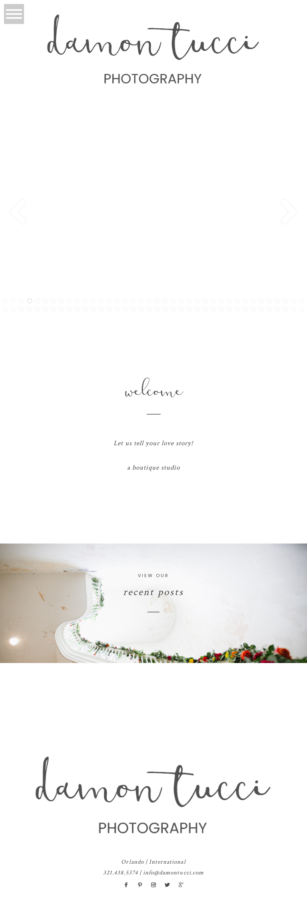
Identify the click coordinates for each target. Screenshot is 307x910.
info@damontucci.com (173, 872)
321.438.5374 (120, 872)
